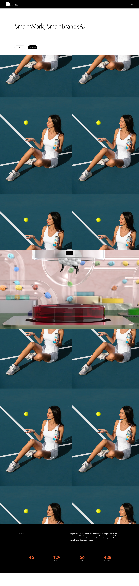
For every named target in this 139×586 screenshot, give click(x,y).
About (132, 4)
